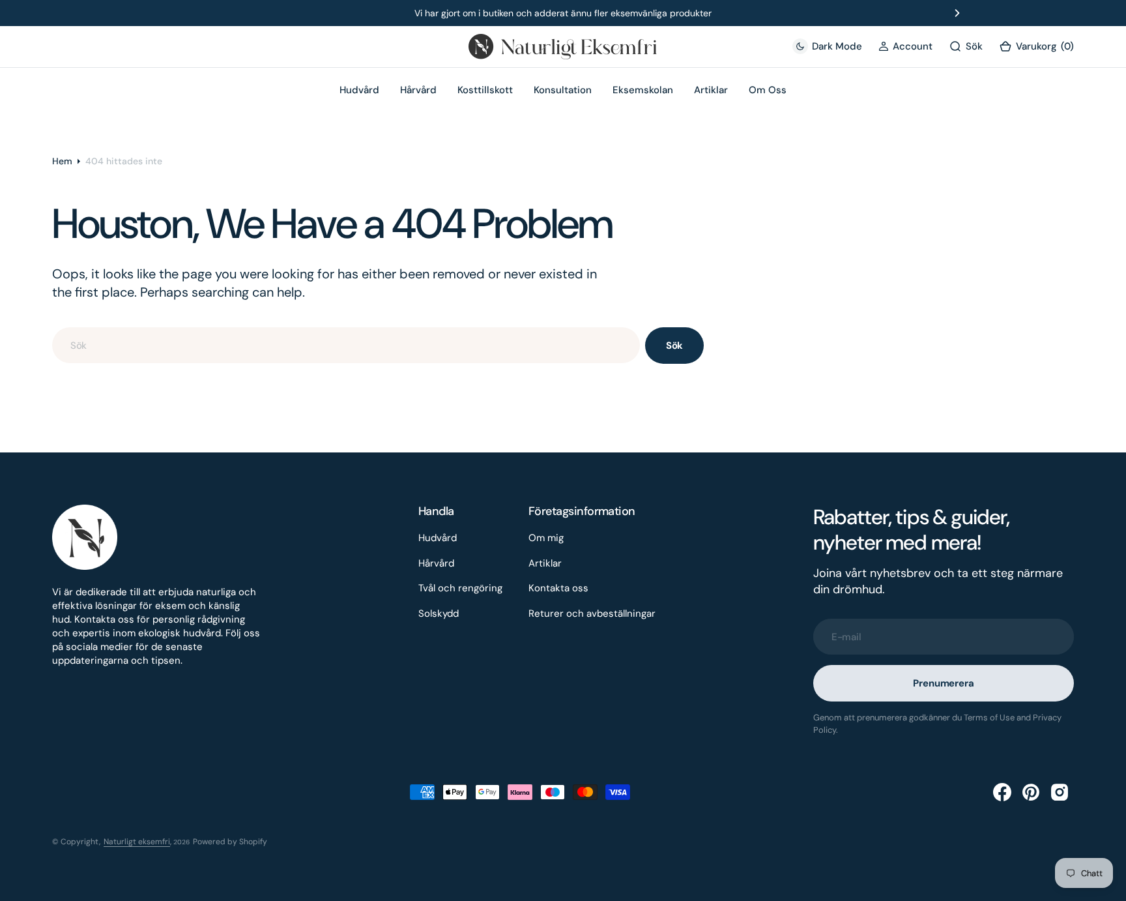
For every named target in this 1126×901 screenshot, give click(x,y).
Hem (62, 161)
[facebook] (1002, 792)
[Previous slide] (169, 13)
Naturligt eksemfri (137, 841)
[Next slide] (957, 13)
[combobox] (346, 345)
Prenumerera (943, 683)
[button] (905, 46)
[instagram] (1059, 792)
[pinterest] (1031, 792)
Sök (675, 345)
